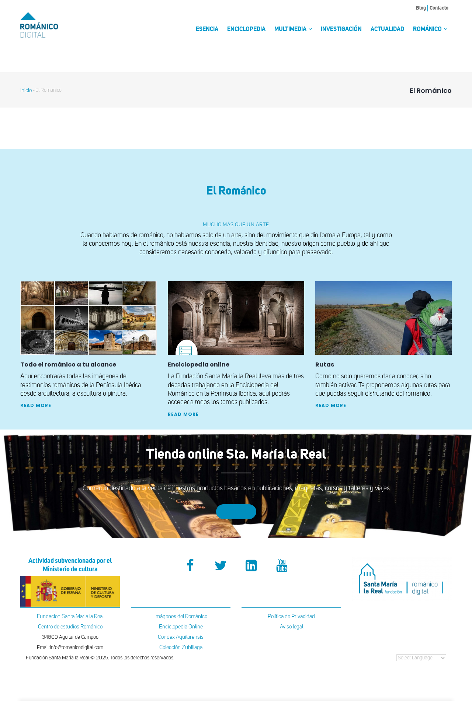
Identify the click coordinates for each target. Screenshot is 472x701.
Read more (35, 405)
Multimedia (291, 29)
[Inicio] (51, 24)
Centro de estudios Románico (70, 627)
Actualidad (387, 29)
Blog (421, 8)
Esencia (207, 29)
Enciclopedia (246, 29)
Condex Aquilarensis (181, 637)
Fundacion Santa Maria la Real (70, 616)
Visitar (236, 511)
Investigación (341, 29)
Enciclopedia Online (181, 627)
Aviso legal (291, 627)
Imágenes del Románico (181, 616)
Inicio (26, 90)
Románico (428, 29)
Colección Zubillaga (180, 647)
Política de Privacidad (291, 616)
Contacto (439, 8)
